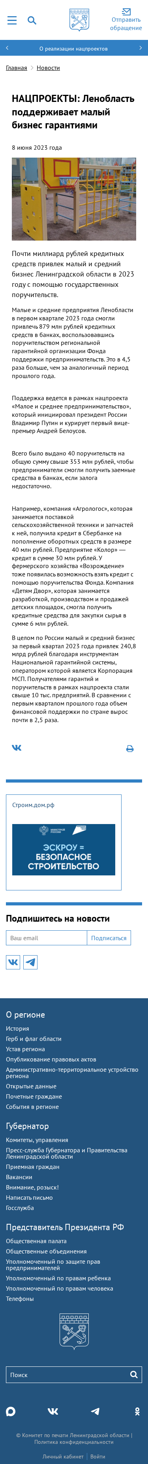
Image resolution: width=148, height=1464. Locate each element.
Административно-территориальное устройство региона (72, 1072)
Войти (97, 1456)
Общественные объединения (46, 1251)
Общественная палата (36, 1241)
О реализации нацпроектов (73, 48)
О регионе (25, 1014)
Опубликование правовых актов (51, 1059)
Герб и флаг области (34, 1038)
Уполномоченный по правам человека (59, 1288)
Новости (48, 68)
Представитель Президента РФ (65, 1227)
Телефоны (20, 1298)
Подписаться (109, 938)
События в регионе (32, 1106)
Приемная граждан (33, 1166)
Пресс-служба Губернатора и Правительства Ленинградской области (66, 1153)
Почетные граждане (34, 1096)
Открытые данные (31, 1086)
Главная (16, 68)
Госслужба (20, 1208)
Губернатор (27, 1125)
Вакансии (19, 1177)
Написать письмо (29, 1197)
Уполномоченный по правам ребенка (58, 1278)
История (17, 1028)
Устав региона (25, 1049)
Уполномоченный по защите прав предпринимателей (53, 1264)
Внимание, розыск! (32, 1187)
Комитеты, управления (37, 1140)
